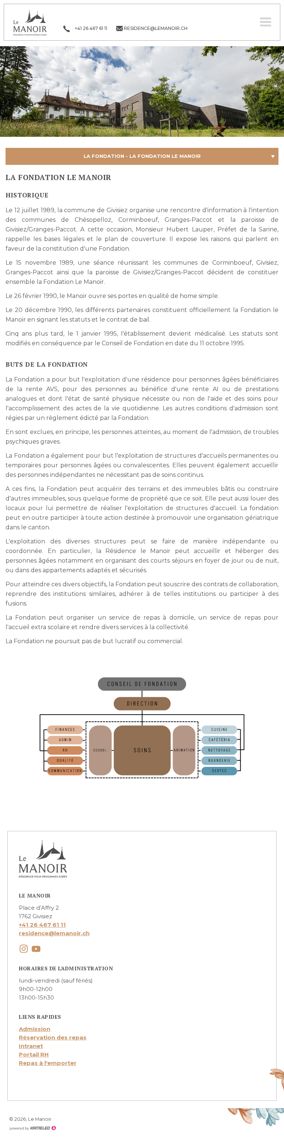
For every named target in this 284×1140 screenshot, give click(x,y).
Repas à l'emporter (48, 1062)
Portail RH (34, 1054)
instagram (23, 948)
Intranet (31, 1045)
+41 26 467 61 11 (42, 924)
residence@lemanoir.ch (54, 933)
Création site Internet (32, 1128)
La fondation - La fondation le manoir (142, 156)
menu (265, 22)
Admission (34, 1028)
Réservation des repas (53, 1037)
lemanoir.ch (30, 22)
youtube (36, 948)
